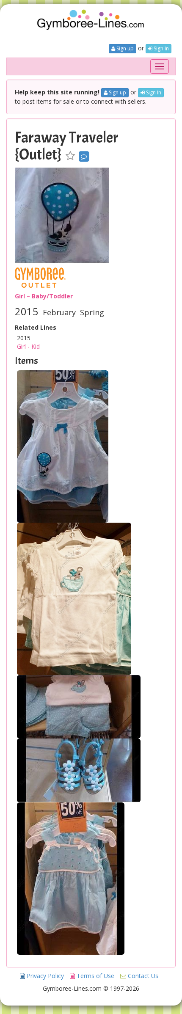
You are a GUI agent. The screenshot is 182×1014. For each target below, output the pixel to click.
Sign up (124, 48)
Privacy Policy (44, 976)
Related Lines (35, 327)
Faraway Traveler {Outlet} (67, 146)
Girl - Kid (28, 346)
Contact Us (142, 976)
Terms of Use (94, 976)
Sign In (160, 48)
